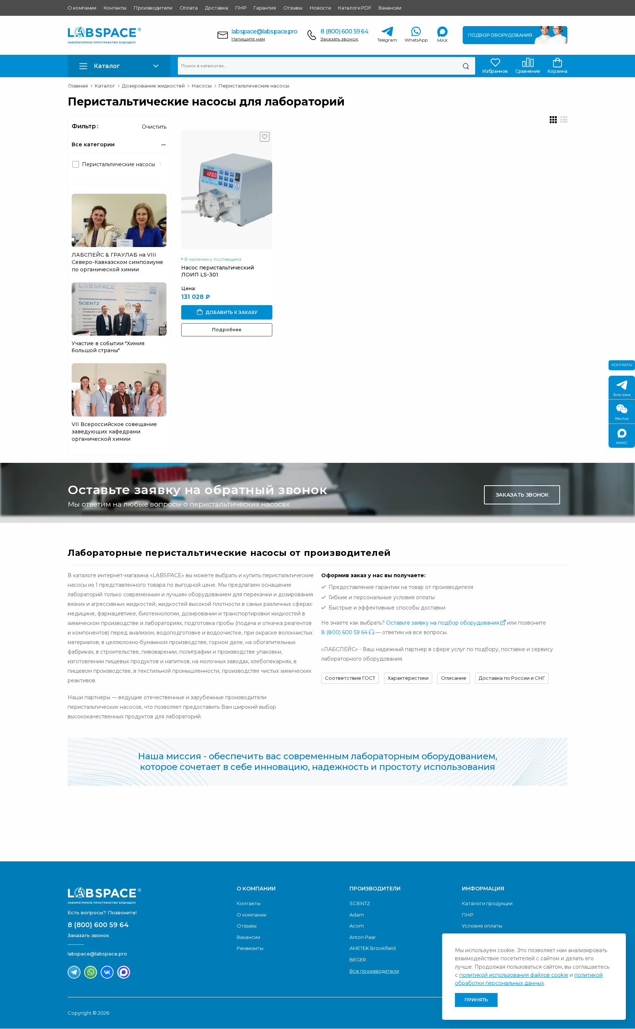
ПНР (240, 8)
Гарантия (265, 8)
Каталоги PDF (354, 8)
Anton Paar (362, 937)
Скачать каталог (522, 826)
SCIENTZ (359, 903)
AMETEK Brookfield (372, 948)
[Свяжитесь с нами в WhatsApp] (90, 972)
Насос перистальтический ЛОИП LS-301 (217, 271)
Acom (356, 926)
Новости (320, 8)
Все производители (374, 971)
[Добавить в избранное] (265, 138)
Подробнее (226, 329)
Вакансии (390, 8)
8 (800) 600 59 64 (344, 31)
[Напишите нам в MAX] (123, 972)
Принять (476, 1000)
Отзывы (292, 8)
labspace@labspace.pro (264, 31)
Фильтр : (85, 126)
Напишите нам (248, 39)
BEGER (357, 959)
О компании (82, 8)
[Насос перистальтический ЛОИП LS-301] (226, 189)
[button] (119, 66)
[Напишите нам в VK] (107, 972)
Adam (356, 915)
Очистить (154, 126)
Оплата (189, 8)
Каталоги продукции (487, 903)
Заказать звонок (339, 39)
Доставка (216, 8)
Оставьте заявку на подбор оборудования (443, 622)
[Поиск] (465, 66)
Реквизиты (250, 948)
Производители (153, 8)
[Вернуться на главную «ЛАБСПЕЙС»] (148, 895)
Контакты (115, 8)
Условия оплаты (482, 926)
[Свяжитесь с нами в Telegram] (74, 972)
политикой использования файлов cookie (513, 975)
